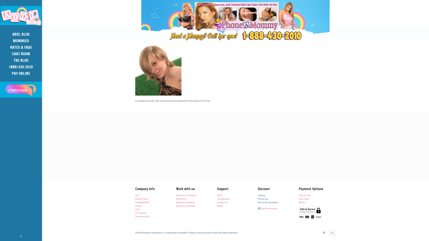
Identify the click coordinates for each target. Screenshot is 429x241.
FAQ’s (220, 195)
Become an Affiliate (185, 206)
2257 (137, 209)
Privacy (138, 206)
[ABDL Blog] (21, 16)
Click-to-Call (304, 195)
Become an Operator (186, 195)
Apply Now (181, 199)
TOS (137, 195)
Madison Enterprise (185, 202)
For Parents (140, 213)
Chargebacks (223, 199)
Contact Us (222, 202)
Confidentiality (142, 202)
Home (136, 33)
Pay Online (304, 199)
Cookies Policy (142, 216)
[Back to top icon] (332, 232)
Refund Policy (141, 199)
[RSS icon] (21, 236)
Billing (220, 206)
